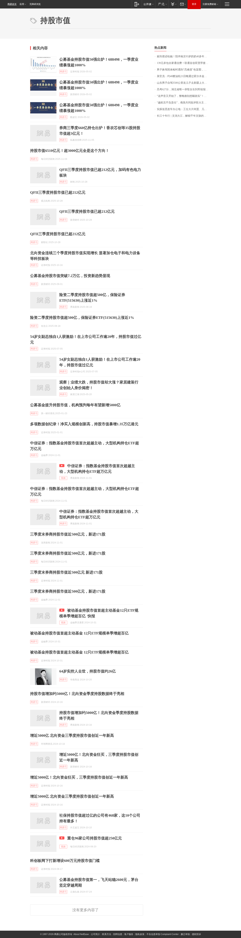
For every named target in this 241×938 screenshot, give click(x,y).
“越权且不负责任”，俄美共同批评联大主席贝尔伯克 (184, 102)
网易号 (63, 71)
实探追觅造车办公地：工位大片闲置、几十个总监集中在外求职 (184, 109)
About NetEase (81, 934)
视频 (63, 478)
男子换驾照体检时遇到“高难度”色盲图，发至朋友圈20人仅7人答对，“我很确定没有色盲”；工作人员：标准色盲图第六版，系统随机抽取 (184, 69)
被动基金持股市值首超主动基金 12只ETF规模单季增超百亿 (79, 633)
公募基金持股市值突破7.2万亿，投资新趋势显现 (70, 276)
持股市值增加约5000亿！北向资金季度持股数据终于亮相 (77, 694)
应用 (22, 4)
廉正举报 (185, 934)
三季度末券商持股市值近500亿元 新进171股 (66, 572)
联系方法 (106, 934)
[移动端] (137, 4)
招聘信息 (117, 934)
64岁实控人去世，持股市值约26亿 (87, 671)
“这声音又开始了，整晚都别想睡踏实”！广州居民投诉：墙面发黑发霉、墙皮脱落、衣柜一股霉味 (184, 96)
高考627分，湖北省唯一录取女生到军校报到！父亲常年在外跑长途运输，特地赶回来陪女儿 (184, 89)
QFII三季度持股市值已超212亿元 (57, 192)
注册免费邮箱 (209, 4)
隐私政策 (139, 934)
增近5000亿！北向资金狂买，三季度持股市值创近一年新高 (79, 777)
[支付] (173, 4)
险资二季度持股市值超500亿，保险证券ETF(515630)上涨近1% (82, 317)
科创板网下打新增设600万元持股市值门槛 (65, 860)
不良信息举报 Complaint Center (162, 934)
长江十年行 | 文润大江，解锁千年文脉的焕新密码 (184, 115)
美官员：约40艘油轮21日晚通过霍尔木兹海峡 (183, 76)
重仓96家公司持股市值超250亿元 (94, 838)
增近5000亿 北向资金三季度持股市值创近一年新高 (72, 735)
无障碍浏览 (35, 4)
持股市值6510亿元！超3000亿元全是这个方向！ (69, 150)
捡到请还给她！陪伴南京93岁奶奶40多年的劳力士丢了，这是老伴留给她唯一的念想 (184, 56)
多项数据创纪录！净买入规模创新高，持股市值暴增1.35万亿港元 (84, 424)
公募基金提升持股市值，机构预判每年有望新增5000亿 (75, 405)
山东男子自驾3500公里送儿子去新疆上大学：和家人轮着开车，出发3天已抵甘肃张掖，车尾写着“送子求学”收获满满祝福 (184, 82)
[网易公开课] (148, 4)
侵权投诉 (196, 934)
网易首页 (12, 4)
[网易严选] (162, 4)
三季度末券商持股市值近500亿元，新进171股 (67, 534)
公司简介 (95, 934)
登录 (194, 4)
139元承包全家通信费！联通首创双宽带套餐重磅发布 (184, 63)
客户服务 (128, 934)
